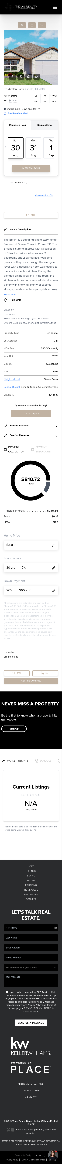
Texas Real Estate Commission (19, 1141)
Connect (31, 899)
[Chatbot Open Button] (53, 1155)
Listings (31, 871)
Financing (31, 885)
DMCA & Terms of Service (33, 1160)
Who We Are (31, 894)
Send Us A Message (31, 1023)
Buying (31, 875)
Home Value (31, 890)
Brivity (28, 1155)
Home (31, 866)
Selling (31, 880)
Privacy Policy (33, 1008)
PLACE (31, 1124)
